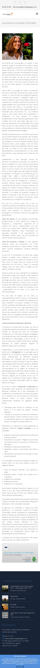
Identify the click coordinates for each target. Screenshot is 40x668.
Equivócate (14, 596)
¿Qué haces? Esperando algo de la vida (22, 614)
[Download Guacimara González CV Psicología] (5, 550)
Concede (13, 604)
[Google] (20, 2)
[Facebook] (15, 2)
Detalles (27, 561)
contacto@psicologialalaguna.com (15, 638)
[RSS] (25, 2)
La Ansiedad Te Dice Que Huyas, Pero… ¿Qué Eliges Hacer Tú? (21, 587)
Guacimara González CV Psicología (18, 552)
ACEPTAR (20, 666)
